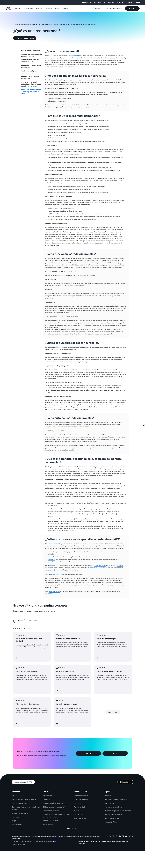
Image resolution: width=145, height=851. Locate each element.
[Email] (132, 837)
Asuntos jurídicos (111, 822)
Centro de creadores (81, 796)
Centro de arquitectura (51, 811)
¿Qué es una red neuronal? (30, 51)
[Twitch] (123, 837)
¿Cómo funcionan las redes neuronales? (31, 66)
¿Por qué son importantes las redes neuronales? (31, 55)
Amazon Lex (51, 559)
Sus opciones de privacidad (44, 841)
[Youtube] (126, 837)
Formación (46, 799)
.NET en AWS (78, 803)
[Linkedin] (116, 837)
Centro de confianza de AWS (53, 803)
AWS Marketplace (54, 591)
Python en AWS (79, 807)
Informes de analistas (50, 821)
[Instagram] (120, 837)
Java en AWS (78, 811)
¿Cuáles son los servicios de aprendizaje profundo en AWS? (31, 92)
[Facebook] (113, 837)
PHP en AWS (78, 815)
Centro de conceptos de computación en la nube (52, 24)
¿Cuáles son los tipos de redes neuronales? (29, 72)
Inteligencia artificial (76, 24)
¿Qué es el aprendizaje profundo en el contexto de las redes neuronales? (31, 84)
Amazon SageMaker (100, 565)
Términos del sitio (26, 841)
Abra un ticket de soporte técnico (116, 799)
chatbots (62, 208)
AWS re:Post (109, 803)
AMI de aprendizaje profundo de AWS (98, 567)
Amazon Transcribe (53, 557)
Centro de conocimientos (114, 807)
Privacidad (15, 841)
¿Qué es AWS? (17, 796)
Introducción (47, 796)
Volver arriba (71, 828)
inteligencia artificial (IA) (76, 55)
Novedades (15, 817)
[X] (110, 837)
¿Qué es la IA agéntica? (20, 803)
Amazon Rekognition (54, 552)
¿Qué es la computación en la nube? (24, 24)
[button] (29, 8)
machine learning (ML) (99, 58)
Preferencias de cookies (19, 844)
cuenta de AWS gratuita (58, 574)
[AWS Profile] (138, 2)
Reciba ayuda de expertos (114, 815)
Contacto (108, 796)
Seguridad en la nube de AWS (22, 813)
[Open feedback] (143, 425)
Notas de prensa (17, 824)
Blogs (14, 821)
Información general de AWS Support (118, 811)
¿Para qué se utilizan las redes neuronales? (30, 61)
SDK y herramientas (81, 799)
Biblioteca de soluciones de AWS (54, 807)
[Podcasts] (129, 837)
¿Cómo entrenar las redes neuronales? (30, 77)
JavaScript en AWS (80, 818)
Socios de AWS (48, 824)
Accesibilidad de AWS (112, 818)
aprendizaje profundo (118, 58)
